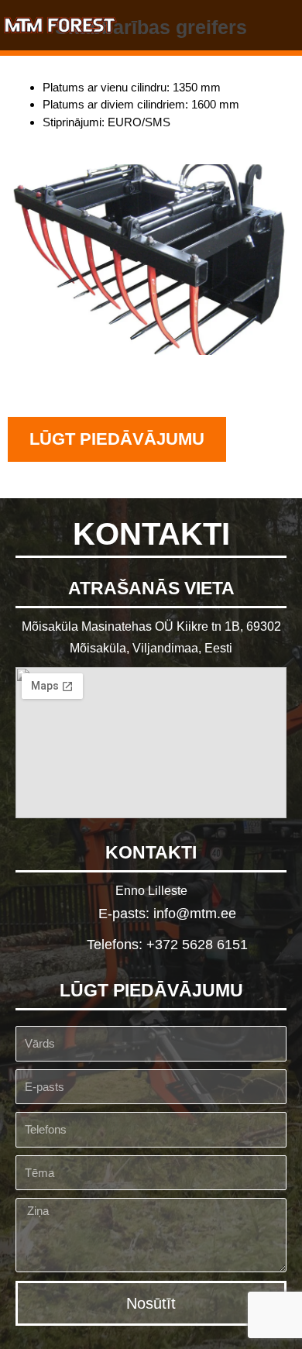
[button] (279, 25)
